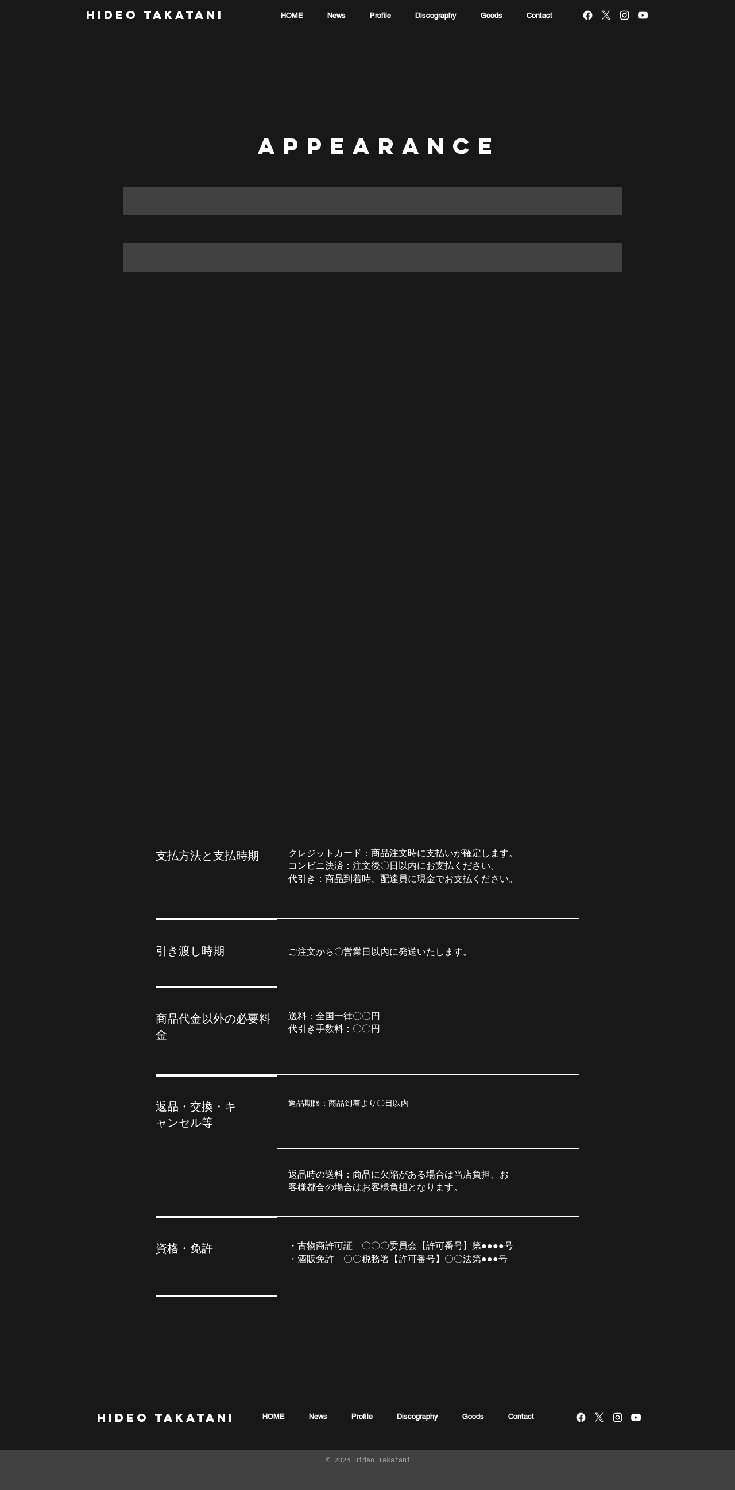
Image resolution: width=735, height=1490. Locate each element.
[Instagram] (624, 15)
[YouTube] (643, 15)
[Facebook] (588, 15)
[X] (606, 15)
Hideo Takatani (155, 14)
